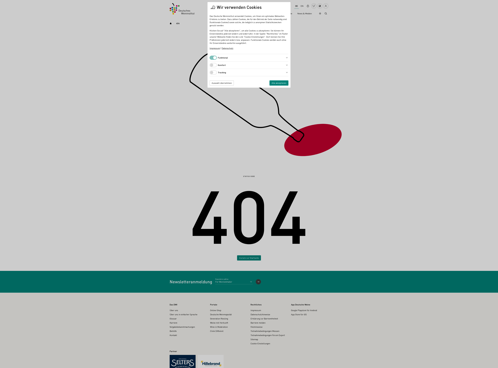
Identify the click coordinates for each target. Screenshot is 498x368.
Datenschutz (227, 48)
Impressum (215, 48)
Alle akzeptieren (279, 83)
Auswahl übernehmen (222, 83)
